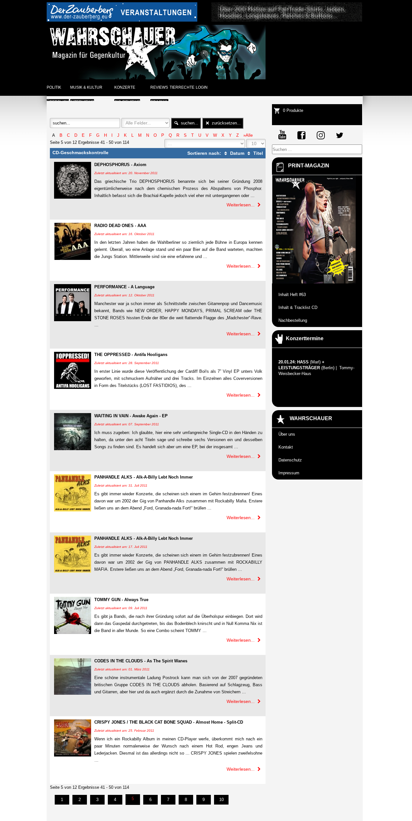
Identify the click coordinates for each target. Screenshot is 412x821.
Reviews (159, 87)
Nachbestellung (292, 320)
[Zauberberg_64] (122, 20)
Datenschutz (290, 460)
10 (221, 799)
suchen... (189, 123)
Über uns (286, 434)
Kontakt (285, 447)
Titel (257, 153)
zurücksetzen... (226, 123)
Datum (236, 153)
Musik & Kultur (86, 87)
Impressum (288, 472)
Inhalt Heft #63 (292, 294)
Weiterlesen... (241, 204)
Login (202, 87)
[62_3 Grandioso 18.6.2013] (286, 20)
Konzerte (124, 87)
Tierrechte (182, 87)
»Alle (248, 135)
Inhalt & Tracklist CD (297, 307)
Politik (54, 87)
